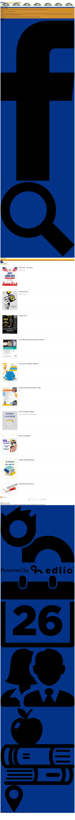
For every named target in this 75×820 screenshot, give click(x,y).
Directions (25, 812)
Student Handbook (11, 11)
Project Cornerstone (15, 16)
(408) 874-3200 (22, 504)
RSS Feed (4, 497)
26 (41, 499)
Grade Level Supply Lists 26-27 (25, 13)
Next (44, 499)
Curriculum (11, 13)
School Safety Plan (43, 9)
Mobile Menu (3, 7)
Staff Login (5, 20)
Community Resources (4, 13)
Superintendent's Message (9, 14)
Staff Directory (37, 9)
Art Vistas (9, 16)
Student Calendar (9, 9)
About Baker (2, 9)
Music (6, 16)
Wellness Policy (18, 14)
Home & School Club (41, 13)
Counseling (2, 16)
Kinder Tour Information (49, 13)
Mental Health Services (59, 13)
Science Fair (38, 16)
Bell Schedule (14, 9)
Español (1, 262)
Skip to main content (4, 6)
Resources (2, 11)
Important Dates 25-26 (22, 9)
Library (6, 11)
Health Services (34, 13)
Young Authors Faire (32, 16)
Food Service (16, 13)
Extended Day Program (23, 16)
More (1, 261)
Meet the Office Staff (30, 9)
